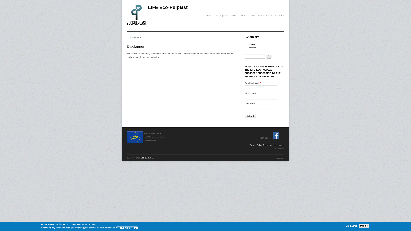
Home (208, 15)
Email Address (253, 83)
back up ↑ (280, 158)
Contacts (279, 15)
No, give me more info (127, 228)
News (233, 15)
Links (252, 15)
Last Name (250, 103)
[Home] (136, 24)
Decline (364, 226)
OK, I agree (351, 226)
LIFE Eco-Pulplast (168, 7)
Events (243, 15)
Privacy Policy (256, 145)
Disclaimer (267, 145)
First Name (250, 93)
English (252, 44)
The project (221, 15)
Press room (265, 15)
